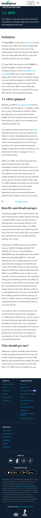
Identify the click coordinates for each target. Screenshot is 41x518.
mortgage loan (25, 105)
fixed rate (29, 43)
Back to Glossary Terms (12, 7)
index (35, 130)
